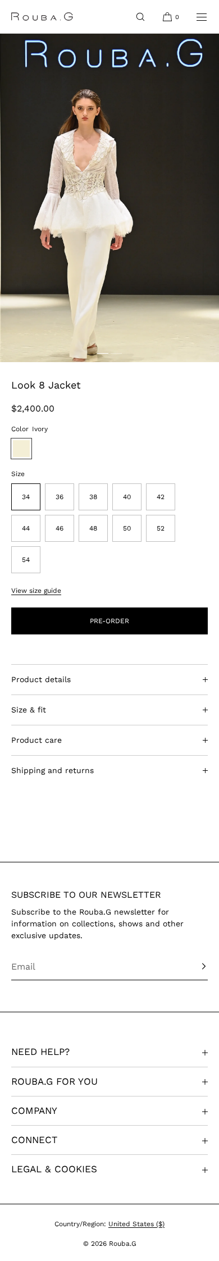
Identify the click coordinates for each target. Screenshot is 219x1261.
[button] (140, 16)
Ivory (21, 448)
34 (26, 497)
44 (26, 528)
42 (161, 497)
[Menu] (194, 16)
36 (59, 497)
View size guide (36, 591)
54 (26, 560)
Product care (36, 739)
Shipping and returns (52, 770)
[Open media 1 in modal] (109, 198)
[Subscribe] (193, 966)
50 (127, 528)
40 (127, 497)
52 (161, 528)
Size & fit (28, 709)
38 (93, 497)
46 (59, 528)
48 (93, 528)
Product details (41, 679)
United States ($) (136, 1224)
